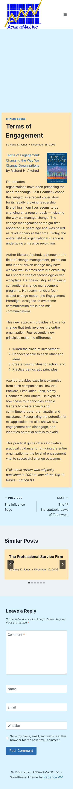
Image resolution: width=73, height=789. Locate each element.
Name (12, 689)
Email (12, 707)
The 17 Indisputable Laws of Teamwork (55, 506)
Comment (16, 635)
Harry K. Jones (19, 144)
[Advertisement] (36, 68)
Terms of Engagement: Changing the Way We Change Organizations (23, 160)
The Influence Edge (14, 503)
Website (14, 726)
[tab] (29, 583)
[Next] (63, 564)
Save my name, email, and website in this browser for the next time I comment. (38, 738)
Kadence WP (53, 777)
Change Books (15, 119)
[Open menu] (65, 14)
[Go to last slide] (10, 564)
